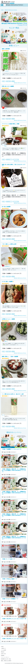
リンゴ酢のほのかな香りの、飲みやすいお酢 (13, 394)
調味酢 (13, 81)
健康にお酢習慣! (6, 48)
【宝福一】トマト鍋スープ (8, 559)
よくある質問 (3, 650)
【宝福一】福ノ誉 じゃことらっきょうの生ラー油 (14, 618)
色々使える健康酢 (6, 206)
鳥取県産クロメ (9, 159)
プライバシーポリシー (5, 657)
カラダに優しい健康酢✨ (8, 281)
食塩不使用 (9, 81)
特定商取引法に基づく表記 (6, 658)
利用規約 (2, 655)
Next (26, 30)
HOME (2, 646)
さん (7, 71)
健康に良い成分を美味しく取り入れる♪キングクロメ (13, 165)
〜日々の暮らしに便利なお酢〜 (9, 244)
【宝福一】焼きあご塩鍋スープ (9, 579)
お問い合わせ (3, 653)
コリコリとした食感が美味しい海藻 (10, 123)
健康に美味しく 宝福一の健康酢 (10, 356)
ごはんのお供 (16, 159)
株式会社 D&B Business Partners (20, 82)
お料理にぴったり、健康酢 (8, 319)
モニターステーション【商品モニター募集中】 (8, 2)
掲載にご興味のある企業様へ (6, 660)
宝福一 (4, 81)
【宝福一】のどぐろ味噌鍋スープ (10, 598)
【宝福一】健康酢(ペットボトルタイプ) (11, 449)
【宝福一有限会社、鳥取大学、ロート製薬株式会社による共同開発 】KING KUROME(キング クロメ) (14, 470)
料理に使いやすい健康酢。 (8, 86)
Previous (2, 30)
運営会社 (2, 651)
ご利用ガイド (3, 648)
